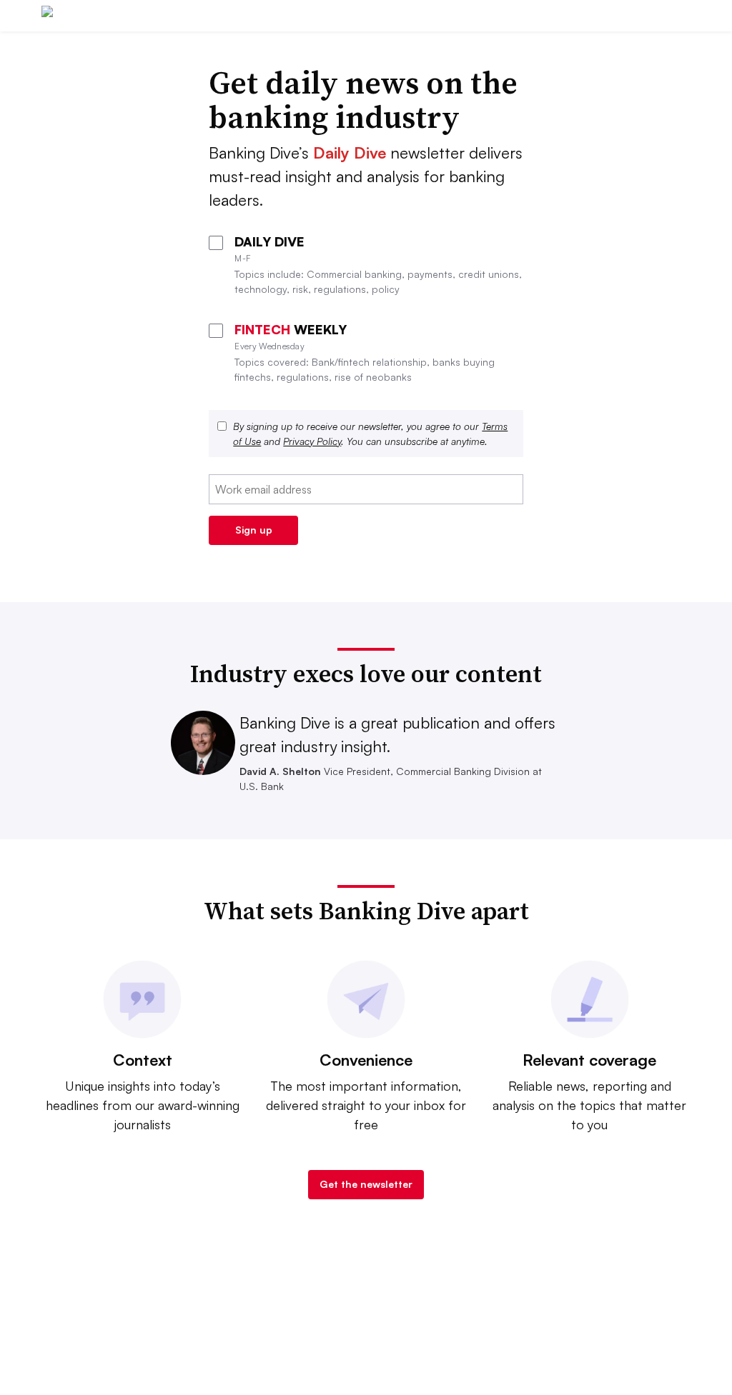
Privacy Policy (312, 441)
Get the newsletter (366, 1184)
